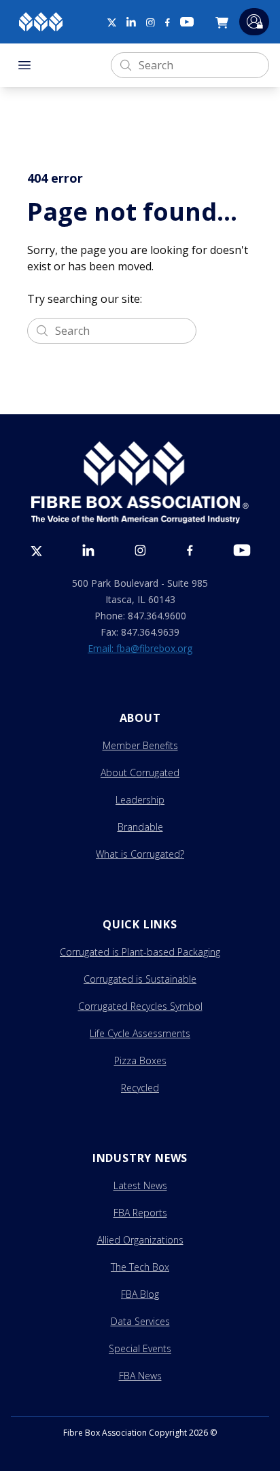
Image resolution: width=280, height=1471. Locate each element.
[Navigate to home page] (41, 21)
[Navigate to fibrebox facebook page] (167, 22)
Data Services (140, 1321)
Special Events (140, 1348)
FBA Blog (140, 1294)
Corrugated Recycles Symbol (140, 1006)
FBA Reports (140, 1212)
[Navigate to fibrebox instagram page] (150, 22)
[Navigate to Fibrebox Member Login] (254, 21)
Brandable (140, 826)
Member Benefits (140, 745)
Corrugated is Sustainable (140, 979)
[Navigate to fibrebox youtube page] (187, 21)
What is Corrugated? (140, 854)
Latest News (140, 1185)
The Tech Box (140, 1266)
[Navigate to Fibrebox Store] (224, 22)
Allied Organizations (140, 1239)
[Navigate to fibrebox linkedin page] (131, 21)
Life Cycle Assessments (140, 1033)
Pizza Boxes (140, 1060)
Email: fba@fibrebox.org (140, 648)
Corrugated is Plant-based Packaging (140, 951)
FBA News (140, 1375)
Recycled (140, 1087)
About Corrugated (140, 772)
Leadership (140, 799)
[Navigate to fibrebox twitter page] (111, 21)
